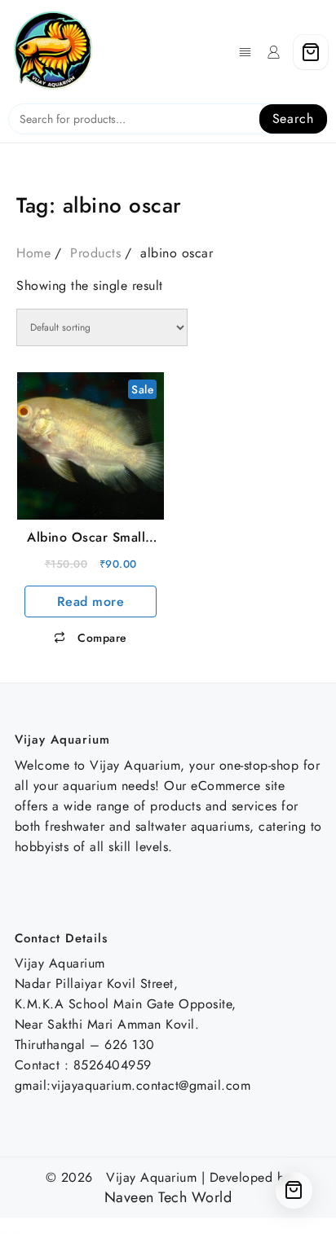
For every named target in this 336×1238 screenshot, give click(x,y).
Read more (91, 601)
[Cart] (311, 52)
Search (293, 118)
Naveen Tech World (168, 1198)
